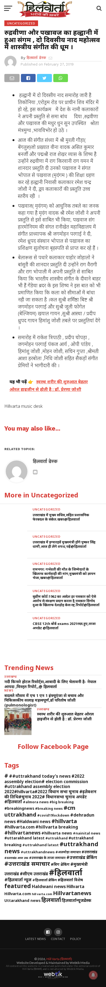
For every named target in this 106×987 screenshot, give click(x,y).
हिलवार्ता (51, 900)
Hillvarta (75, 886)
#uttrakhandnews (38, 851)
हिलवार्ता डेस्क (36, 57)
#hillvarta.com (19, 827)
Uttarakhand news (22, 900)
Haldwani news (49, 886)
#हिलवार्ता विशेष (70, 879)
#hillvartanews (22, 832)
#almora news (36, 801)
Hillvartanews (72, 893)
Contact (58, 939)
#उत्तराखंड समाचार (27, 863)
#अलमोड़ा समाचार (68, 852)
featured (17, 886)
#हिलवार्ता (65, 872)
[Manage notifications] (93, 975)
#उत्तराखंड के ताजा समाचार (47, 857)
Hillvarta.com (17, 893)
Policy (75, 939)
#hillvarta (64, 821)
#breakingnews (19, 808)
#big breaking (61, 802)
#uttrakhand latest (40, 844)
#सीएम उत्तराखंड (34, 873)
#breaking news (49, 808)
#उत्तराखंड (89, 851)
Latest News (35, 939)
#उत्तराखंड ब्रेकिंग (81, 857)
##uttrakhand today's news (40, 776)
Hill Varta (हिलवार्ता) (59, 959)
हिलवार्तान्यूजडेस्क (76, 900)
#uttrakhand (56, 838)
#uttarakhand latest (24, 837)
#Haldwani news (34, 821)
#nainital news (86, 833)
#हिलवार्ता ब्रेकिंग (44, 879)
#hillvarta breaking (56, 827)
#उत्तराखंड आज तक (16, 858)
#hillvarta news (56, 833)
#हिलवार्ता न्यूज (18, 880)
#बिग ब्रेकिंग (60, 864)
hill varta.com (42, 894)
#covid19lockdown (53, 815)
